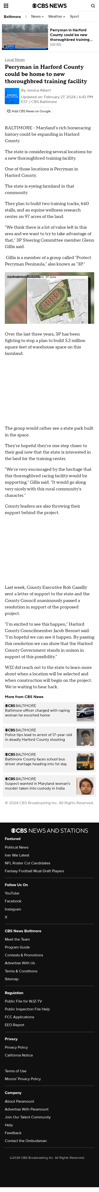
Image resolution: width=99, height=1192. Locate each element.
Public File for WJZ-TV (23, 1001)
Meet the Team (17, 939)
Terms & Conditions (21, 971)
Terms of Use (15, 1071)
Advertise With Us (20, 963)
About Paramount (19, 1101)
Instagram (13, 909)
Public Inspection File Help (27, 1009)
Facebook (13, 901)
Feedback (13, 1133)
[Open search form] (93, 6)
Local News (15, 60)
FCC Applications (19, 1017)
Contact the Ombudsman (26, 1141)
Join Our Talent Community (28, 1117)
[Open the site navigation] (18, 6)
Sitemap (12, 979)
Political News (16, 847)
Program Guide (17, 947)
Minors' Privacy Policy (23, 1079)
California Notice (19, 1055)
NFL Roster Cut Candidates (27, 863)
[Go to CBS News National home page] (49, 5)
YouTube (12, 893)
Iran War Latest (17, 855)
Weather (55, 16)
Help (9, 1125)
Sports (75, 16)
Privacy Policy (16, 1047)
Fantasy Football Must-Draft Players (34, 871)
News (36, 16)
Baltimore (12, 16)
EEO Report (14, 1025)
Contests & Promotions (24, 955)
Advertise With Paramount (27, 1109)
